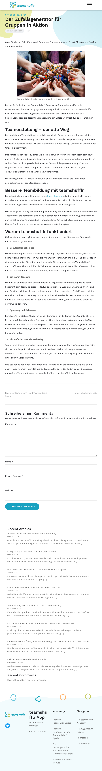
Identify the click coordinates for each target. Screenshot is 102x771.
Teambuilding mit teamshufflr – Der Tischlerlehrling (34, 605)
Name (9, 461)
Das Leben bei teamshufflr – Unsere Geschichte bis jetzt (36, 569)
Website (9, 490)
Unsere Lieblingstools (86, 393)
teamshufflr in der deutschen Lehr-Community (31, 533)
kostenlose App (55, 196)
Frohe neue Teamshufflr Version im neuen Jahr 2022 (34, 587)
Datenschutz (83, 743)
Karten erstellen (37, 731)
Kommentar (12, 424)
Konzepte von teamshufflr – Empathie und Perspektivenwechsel (40, 623)
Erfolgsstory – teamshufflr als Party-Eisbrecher (32, 551)
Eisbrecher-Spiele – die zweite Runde (26, 659)
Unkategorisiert (14, 31)
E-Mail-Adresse (14, 476)
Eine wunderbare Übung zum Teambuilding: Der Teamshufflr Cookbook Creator (48, 641)
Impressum (82, 737)
